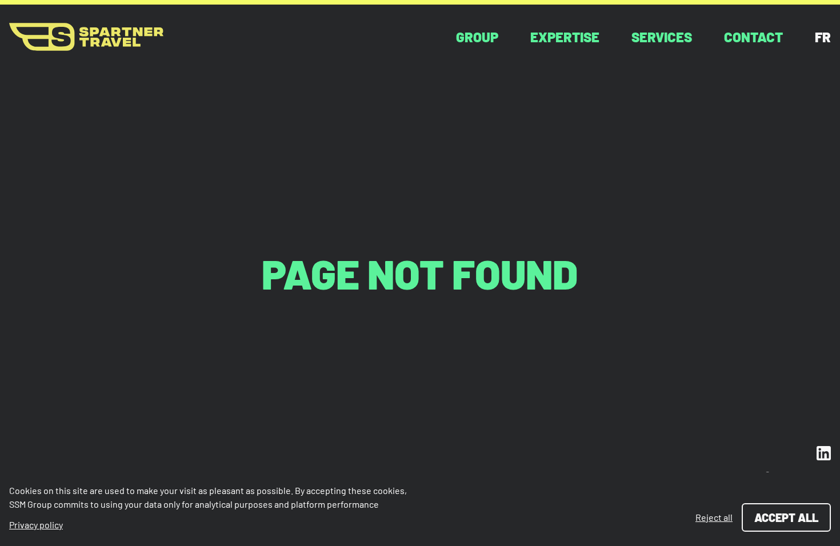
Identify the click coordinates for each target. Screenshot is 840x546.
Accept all (786, 517)
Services (661, 37)
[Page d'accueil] (86, 37)
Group (477, 37)
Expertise (564, 37)
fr (823, 37)
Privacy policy (36, 524)
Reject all (714, 517)
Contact (753, 37)
